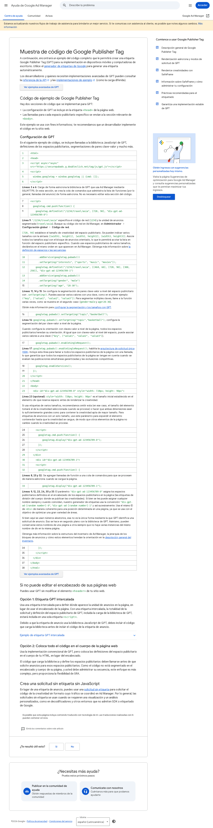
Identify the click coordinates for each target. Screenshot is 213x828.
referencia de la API (34, 80)
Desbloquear (164, 196)
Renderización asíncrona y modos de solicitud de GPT (182, 61)
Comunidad (34, 15)
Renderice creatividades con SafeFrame (177, 72)
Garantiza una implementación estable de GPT (183, 106)
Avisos (49, 15)
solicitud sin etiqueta (96, 689)
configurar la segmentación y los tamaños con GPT (82, 307)
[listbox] (93, 821)
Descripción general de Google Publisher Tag (179, 49)
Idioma (83, 817)
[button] (6, 5)
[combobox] (124, 5)
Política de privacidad (37, 821)
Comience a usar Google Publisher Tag (180, 39)
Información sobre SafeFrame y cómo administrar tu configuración (182, 83)
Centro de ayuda (13, 15)
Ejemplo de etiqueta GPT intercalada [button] (42, 635)
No (72, 746)
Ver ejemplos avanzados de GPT (41, 87)
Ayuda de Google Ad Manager (31, 5)
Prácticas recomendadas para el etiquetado (179, 95)
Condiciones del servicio (60, 821)
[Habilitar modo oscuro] (114, 821)
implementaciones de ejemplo (74, 80)
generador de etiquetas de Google (65, 66)
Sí (56, 746)
